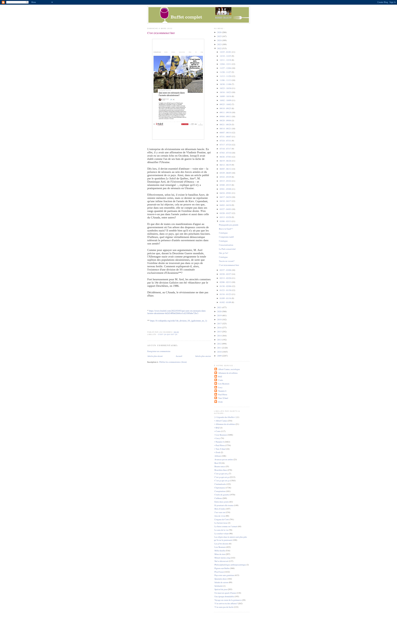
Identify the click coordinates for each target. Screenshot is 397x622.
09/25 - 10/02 (226, 104)
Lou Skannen (223, 383)
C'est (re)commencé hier (161, 33)
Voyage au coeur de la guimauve (228, 600)
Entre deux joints (221, 501)
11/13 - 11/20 (226, 76)
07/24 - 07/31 (226, 140)
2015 (219, 331)
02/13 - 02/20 (226, 278)
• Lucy (217, 438)
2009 (219, 355)
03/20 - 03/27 (226, 213)
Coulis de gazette (221, 494)
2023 (219, 44)
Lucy (220, 387)
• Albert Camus (220, 420)
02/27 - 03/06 (226, 270)
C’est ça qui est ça (222, 480)
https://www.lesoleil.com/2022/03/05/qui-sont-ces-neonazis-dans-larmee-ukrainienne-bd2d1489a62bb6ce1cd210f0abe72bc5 (176, 312)
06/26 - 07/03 (226, 156)
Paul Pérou (222, 394)
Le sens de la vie (221, 530)
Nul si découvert (221, 561)
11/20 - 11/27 (226, 72)
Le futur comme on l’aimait (225, 526)
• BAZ (217, 427)
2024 (219, 40)
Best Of (217, 463)
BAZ (220, 376)
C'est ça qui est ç (221, 473)
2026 (219, 32)
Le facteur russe (220, 522)
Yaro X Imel (223, 398)
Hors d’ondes (219, 508)
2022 (219, 48)
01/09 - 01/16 (226, 298)
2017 (219, 323)
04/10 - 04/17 (226, 201)
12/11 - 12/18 (226, 60)
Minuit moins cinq (222, 557)
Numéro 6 (222, 391)
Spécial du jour (220, 589)
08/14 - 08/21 (226, 128)
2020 (219, 311)
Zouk (220, 401)
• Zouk (217, 452)
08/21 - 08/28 (226, 124)
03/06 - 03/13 (226, 221)
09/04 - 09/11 (226, 116)
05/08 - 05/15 (226, 185)
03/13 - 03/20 (226, 217)
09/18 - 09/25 (226, 108)
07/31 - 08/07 (226, 136)
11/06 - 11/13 (226, 80)
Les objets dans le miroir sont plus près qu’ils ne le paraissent (230, 538)
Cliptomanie (219, 487)
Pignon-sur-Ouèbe (222, 568)
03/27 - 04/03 (226, 209)
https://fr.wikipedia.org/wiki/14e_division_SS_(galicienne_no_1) (178, 321)
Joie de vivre (219, 515)
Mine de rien (219, 554)
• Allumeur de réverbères (224, 424)
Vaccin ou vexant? (226, 261)
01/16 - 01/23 (226, 294)
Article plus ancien (203, 356)
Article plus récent (155, 356)
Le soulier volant (221, 533)
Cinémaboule (220, 484)
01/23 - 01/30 (226, 290)
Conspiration (219, 491)
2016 (219, 327)
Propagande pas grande (228, 224)
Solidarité (218, 585)
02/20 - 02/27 (226, 274)
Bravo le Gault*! (226, 228)
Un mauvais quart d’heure (225, 592)
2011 (219, 347)
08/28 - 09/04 (226, 120)
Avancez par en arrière (223, 459)
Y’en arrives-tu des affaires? (226, 603)
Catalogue (223, 232)
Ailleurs (217, 455)
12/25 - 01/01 (226, 52)
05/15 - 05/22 (226, 180)
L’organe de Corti (221, 519)
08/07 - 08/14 (226, 132)
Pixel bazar (219, 571)
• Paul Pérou (219, 445)
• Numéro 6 (219, 441)
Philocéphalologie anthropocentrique (230, 564)
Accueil (179, 356)
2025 (219, 36)
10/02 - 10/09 (226, 100)
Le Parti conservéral (227, 249)
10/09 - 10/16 (226, 96)
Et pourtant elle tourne (223, 505)
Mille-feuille (219, 550)
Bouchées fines (220, 470)
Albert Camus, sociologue (229, 369)
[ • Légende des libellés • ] (225, 417)
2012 (219, 343)
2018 (219, 319)
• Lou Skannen (220, 434)
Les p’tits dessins (221, 543)
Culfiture (218, 498)
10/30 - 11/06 (226, 84)
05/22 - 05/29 (226, 176)
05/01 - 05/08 (226, 189)
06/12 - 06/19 (226, 164)
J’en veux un (219, 512)
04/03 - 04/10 (226, 205)
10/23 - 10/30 (226, 88)
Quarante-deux (220, 578)
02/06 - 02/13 (226, 282)
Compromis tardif (226, 236)
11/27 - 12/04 (226, 68)
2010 (219, 351)
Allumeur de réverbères (227, 373)
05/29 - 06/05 (226, 172)
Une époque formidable (224, 596)
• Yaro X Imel (220, 448)
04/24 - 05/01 (226, 193)
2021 (219, 307)
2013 (219, 339)
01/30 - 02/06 (226, 286)
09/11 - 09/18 (226, 112)
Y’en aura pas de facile (223, 607)
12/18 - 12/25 (226, 56)
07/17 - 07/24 (226, 144)
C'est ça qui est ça (167, 334)
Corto (220, 380)
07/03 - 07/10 (226, 152)
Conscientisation (226, 244)
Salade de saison (221, 582)
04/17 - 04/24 (226, 197)
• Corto (217, 431)
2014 (219, 335)
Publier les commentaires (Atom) (173, 362)
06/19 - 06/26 (226, 160)
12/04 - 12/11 (226, 64)
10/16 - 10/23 (226, 92)
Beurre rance (219, 466)
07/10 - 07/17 (226, 148)
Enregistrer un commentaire (158, 351)
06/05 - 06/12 (226, 168)
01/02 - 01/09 (226, 302)
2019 (219, 315)
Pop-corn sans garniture (224, 575)
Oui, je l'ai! (223, 253)
